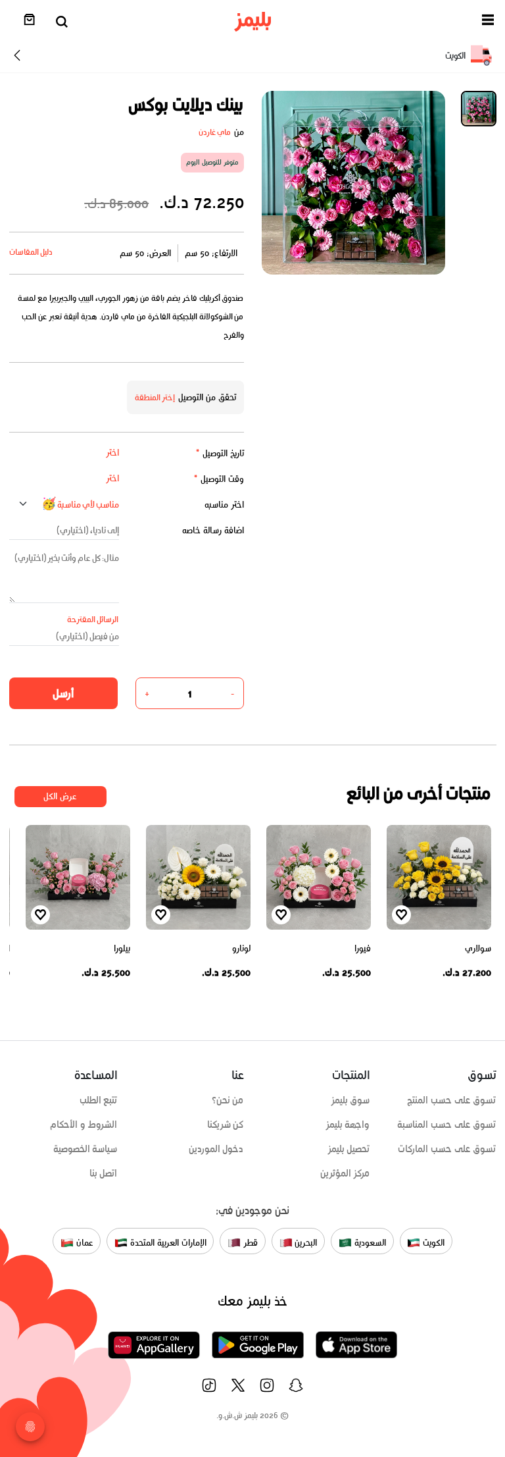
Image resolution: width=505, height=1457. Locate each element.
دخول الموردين (216, 1148)
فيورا (362, 948)
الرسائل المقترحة (93, 619)
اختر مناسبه (224, 504)
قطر (249, 1242)
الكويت (432, 1242)
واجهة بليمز (347, 1124)
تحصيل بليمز (348, 1148)
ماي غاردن (215, 132)
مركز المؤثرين (345, 1173)
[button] (487, 22)
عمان (83, 1242)
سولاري (478, 948)
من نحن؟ (228, 1100)
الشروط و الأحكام (84, 1124)
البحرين (305, 1242)
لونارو (241, 948)
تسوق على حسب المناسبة (446, 1124)
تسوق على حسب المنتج (451, 1100)
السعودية (369, 1242)
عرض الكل (60, 796)
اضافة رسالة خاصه (213, 530)
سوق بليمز (350, 1100)
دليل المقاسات (31, 251)
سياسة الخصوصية (85, 1148)
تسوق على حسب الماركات (447, 1148)
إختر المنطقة (155, 397)
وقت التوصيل (218, 479)
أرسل (63, 693)
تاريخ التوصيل (219, 453)
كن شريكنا (225, 1124)
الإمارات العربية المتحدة (167, 1242)
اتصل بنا (103, 1173)
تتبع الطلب (99, 1100)
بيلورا (122, 948)
